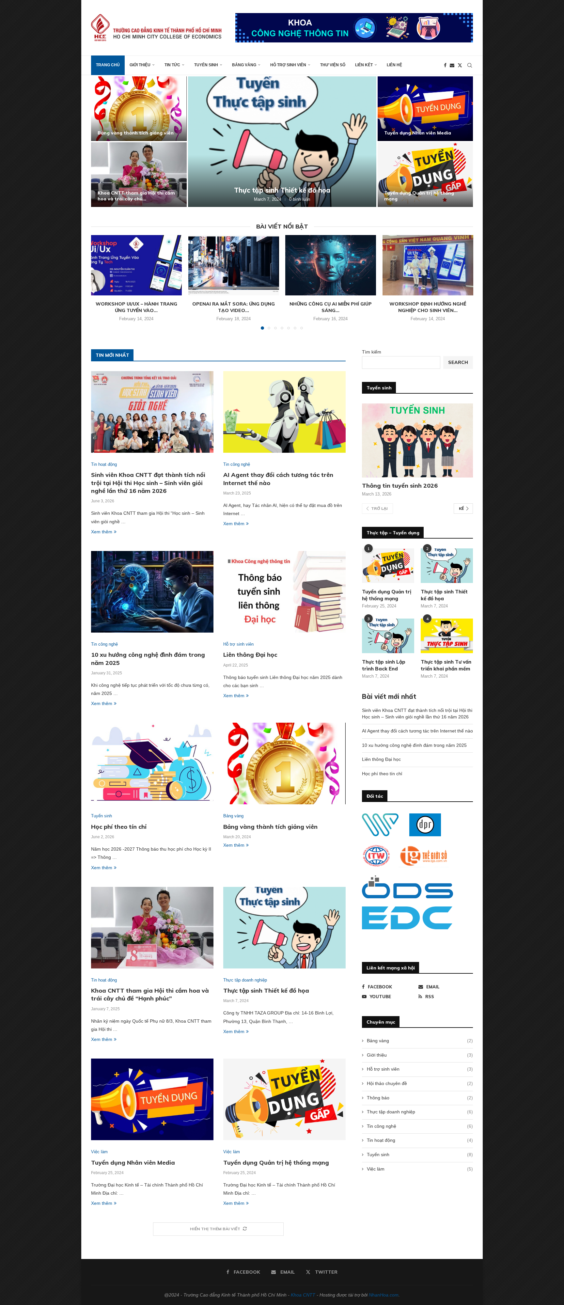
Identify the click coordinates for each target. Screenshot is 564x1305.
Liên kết (364, 65)
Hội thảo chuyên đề (420, 1083)
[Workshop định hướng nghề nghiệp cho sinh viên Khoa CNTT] (428, 265)
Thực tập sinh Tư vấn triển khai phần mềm (446, 665)
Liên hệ (394, 65)
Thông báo (420, 1097)
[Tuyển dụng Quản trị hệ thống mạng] (284, 1099)
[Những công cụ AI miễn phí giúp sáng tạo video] (330, 265)
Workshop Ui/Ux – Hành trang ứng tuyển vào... (136, 307)
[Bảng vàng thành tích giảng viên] (284, 763)
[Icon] (388, 636)
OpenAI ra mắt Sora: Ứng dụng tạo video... (233, 307)
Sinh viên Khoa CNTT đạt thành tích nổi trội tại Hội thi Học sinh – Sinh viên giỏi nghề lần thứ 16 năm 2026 (148, 483)
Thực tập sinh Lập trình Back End (383, 665)
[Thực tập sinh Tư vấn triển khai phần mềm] (447, 636)
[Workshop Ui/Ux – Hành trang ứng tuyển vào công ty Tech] (136, 265)
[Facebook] (445, 65)
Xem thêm (101, 531)
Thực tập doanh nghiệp (420, 1111)
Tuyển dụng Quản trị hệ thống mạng (276, 1162)
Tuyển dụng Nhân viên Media (133, 1162)
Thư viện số (332, 65)
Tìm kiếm (371, 351)
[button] (103, 141)
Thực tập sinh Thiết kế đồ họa (266, 990)
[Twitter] (460, 65)
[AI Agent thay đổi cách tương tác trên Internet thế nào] (139, 174)
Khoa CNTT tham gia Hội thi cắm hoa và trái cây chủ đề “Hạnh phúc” (150, 994)
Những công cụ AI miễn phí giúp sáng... (331, 307)
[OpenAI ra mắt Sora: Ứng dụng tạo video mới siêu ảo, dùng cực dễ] (233, 265)
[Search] (469, 65)
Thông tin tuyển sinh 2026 (400, 485)
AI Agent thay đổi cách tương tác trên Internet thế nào (136, 196)
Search (458, 362)
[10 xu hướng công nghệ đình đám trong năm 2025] (282, 141)
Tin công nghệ (420, 1126)
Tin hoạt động (420, 1140)
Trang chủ (108, 65)
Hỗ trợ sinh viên (288, 65)
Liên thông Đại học (406, 133)
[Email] (452, 65)
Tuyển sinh (206, 65)
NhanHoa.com (384, 1294)
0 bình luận (302, 199)
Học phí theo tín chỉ (407, 199)
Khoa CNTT (303, 1294)
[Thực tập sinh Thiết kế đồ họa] (284, 927)
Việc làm (420, 1168)
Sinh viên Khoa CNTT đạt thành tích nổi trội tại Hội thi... (135, 130)
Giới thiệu (140, 65)
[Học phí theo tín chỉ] (425, 174)
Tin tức (172, 65)
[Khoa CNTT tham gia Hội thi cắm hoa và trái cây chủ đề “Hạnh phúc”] (152, 927)
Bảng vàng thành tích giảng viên (270, 826)
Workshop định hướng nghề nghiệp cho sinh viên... (427, 307)
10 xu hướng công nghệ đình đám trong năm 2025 (282, 190)
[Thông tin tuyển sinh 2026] (417, 440)
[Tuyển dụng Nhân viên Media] (152, 1099)
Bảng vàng (244, 65)
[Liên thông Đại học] (425, 108)
